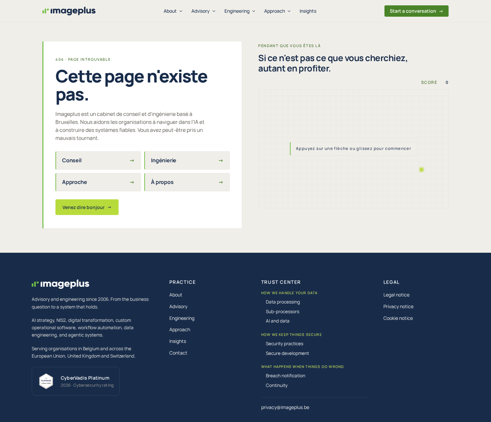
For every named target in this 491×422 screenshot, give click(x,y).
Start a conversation (416, 11)
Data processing (283, 302)
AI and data (278, 321)
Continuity (277, 385)
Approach (274, 11)
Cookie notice (398, 318)
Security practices (284, 344)
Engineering (237, 11)
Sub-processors (282, 311)
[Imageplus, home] (69, 11)
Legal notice (396, 294)
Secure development (287, 353)
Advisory (200, 11)
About (170, 11)
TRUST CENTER (281, 282)
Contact (178, 353)
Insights (308, 11)
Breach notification (285, 376)
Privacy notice (398, 306)
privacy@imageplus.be (285, 407)
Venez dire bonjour (87, 207)
